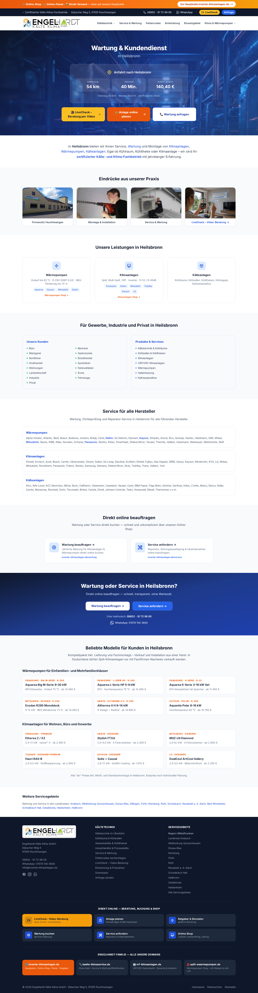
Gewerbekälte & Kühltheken (111, 843)
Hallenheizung (146, 372)
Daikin (75, 289)
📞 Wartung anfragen (174, 114)
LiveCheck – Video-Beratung (111, 862)
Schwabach (174, 803)
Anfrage (229, 12)
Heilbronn (77, 807)
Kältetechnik (104, 23)
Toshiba (148, 286)
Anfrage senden (104, 877)
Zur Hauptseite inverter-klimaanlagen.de (204, 4)
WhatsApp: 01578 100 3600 (131, 622)
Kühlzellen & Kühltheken (151, 353)
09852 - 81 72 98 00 (139, 616)
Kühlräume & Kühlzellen (108, 838)
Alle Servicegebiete (179, 892)
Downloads (101, 872)
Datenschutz (214, 986)
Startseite (230, 986)
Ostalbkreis (48, 807)
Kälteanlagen (95, 151)
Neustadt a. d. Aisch (194, 803)
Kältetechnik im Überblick (110, 833)
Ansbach (75, 803)
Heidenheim (63, 807)
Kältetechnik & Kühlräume (152, 348)
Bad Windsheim (216, 803)
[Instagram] (29, 874)
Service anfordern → (152, 606)
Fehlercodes (153, 23)
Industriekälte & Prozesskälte (112, 848)
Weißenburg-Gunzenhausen (98, 803)
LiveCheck (211, 12)
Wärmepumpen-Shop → (56, 295)
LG (134, 291)
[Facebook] (24, 874)
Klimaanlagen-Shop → (129, 297)
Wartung (134, 146)
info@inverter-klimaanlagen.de (39, 867)
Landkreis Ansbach (179, 838)
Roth (163, 803)
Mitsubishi (63, 289)
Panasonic (111, 286)
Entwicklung (172, 23)
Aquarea (39, 289)
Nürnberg (153, 803)
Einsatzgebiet (192, 23)
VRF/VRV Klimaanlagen (151, 362)
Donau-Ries (121, 803)
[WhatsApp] (35, 874)
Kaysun (50, 289)
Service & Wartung (130, 23)
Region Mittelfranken (181, 833)
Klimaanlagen (179, 146)
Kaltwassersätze (147, 377)
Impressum (198, 986)
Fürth (144, 803)
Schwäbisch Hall (31, 807)
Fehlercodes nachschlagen (110, 857)
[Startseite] (51, 23)
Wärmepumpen (72, 151)
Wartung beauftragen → (107, 606)
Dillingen (135, 803)
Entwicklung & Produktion (110, 867)
